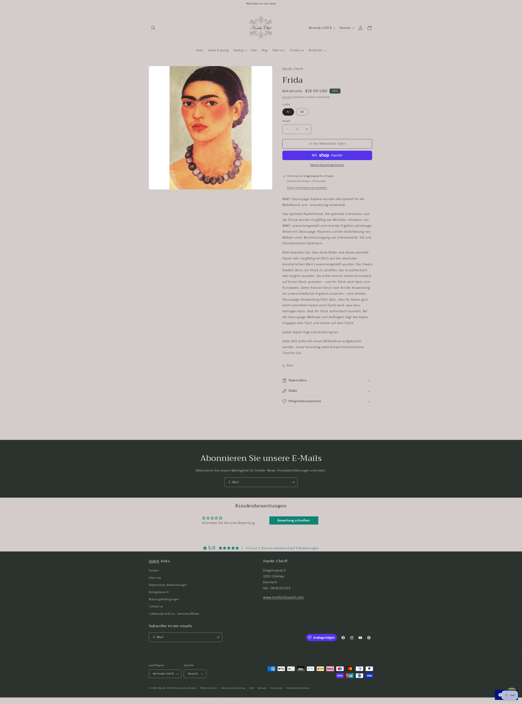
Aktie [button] (289, 365)
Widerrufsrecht (208, 688)
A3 (302, 112)
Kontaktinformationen (298, 688)
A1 (288, 112)
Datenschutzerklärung (233, 688)
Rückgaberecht (159, 592)
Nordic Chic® (166, 688)
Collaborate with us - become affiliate (174, 613)
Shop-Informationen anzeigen (307, 187)
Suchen (154, 570)
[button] (153, 27)
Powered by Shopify (185, 688)
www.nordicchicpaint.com (283, 597)
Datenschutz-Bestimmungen (168, 585)
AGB (251, 688)
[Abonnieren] (293, 482)
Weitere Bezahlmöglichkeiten (327, 165)
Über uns (155, 578)
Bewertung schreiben (294, 520)
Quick (154, 561)
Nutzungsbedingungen (164, 599)
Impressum (277, 688)
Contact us (156, 606)
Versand (287, 97)
